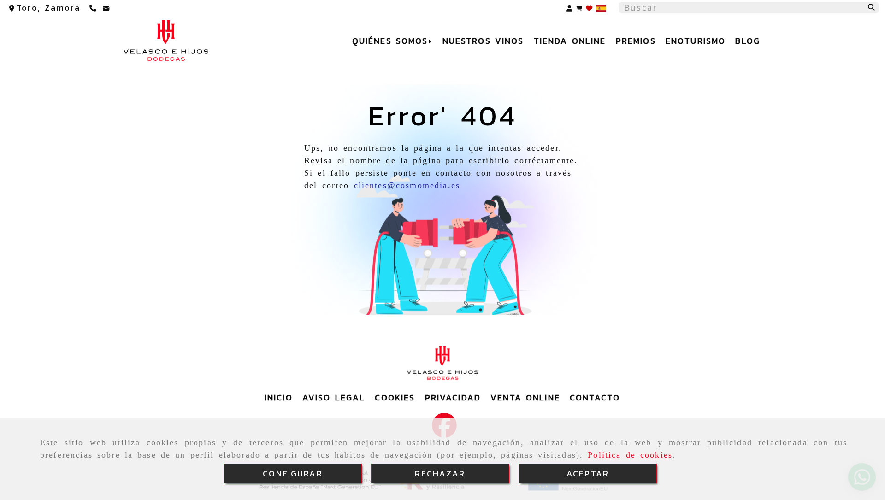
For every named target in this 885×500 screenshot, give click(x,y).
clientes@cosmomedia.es (407, 185)
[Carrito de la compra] (579, 7)
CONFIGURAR (293, 473)
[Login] (589, 7)
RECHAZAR (440, 473)
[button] (569, 7)
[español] (601, 7)
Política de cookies (630, 454)
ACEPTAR (587, 473)
